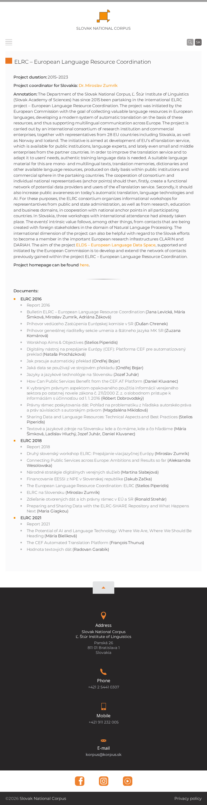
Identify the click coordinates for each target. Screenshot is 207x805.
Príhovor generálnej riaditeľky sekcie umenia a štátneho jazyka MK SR (95, 330)
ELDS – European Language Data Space (116, 244)
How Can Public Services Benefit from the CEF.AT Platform (85, 381)
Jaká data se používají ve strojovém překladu (71, 367)
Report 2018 (38, 446)
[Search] (190, 42)
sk (198, 42)
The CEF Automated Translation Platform (67, 542)
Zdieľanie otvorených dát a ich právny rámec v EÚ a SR (80, 499)
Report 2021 (38, 524)
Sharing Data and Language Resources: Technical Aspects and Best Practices (102, 416)
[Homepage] (103, 17)
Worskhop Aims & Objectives (55, 342)
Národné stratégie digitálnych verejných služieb (73, 472)
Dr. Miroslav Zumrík (98, 85)
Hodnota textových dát (49, 549)
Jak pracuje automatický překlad (59, 361)
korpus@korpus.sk (104, 754)
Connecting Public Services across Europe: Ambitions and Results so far (97, 460)
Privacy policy (188, 798)
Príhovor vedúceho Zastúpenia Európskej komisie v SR (80, 323)
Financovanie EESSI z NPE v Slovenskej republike (75, 478)
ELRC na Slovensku (45, 492)
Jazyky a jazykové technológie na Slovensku (70, 374)
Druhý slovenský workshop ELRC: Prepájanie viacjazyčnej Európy (90, 453)
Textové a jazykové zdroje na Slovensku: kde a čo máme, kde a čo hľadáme (100, 428)
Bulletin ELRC (86, 311)
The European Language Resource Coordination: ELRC (80, 485)
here (84, 264)
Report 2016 (38, 305)
